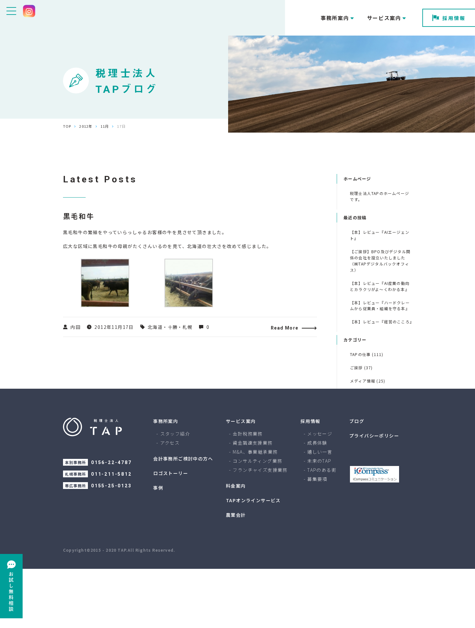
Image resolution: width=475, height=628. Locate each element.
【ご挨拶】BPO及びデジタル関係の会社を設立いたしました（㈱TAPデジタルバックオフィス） (380, 261)
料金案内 (236, 485)
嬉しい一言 (319, 452)
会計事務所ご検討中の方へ (183, 458)
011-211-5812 (111, 474)
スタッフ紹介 (175, 433)
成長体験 (317, 442)
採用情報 (454, 18)
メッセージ (319, 433)
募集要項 (317, 479)
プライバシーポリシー (374, 435)
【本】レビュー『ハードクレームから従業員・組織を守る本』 (380, 305)
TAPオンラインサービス (253, 500)
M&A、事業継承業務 (255, 452)
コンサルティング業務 (257, 461)
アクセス (170, 442)
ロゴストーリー (170, 473)
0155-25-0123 (111, 485)
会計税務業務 (247, 433)
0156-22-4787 (111, 462)
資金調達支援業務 (252, 442)
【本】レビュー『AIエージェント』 (379, 235)
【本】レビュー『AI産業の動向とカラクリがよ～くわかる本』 (379, 286)
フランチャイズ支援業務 (260, 470)
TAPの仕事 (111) (366, 354)
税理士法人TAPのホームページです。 (379, 196)
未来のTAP (319, 461)
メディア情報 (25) (367, 381)
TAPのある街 (321, 470)
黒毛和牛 (78, 216)
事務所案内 (165, 421)
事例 (158, 487)
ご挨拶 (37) (361, 367)
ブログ (356, 421)
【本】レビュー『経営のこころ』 (381, 321)
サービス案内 (241, 421)
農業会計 (236, 515)
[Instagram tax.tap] (29, 11)
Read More (285, 327)
